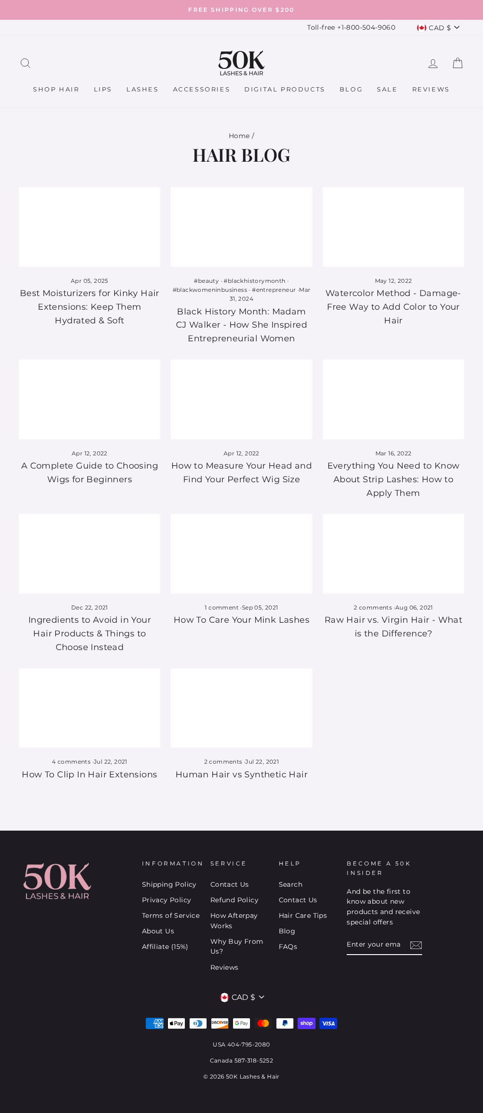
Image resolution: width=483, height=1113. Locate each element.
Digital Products (284, 89)
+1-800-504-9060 (366, 27)
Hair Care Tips (303, 915)
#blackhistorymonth (254, 280)
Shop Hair (56, 89)
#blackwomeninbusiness (210, 289)
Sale (387, 89)
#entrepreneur (274, 289)
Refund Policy (234, 900)
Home (239, 136)
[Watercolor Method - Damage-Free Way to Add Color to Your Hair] (393, 227)
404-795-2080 (248, 1044)
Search (290, 884)
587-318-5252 (254, 1060)
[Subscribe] (416, 945)
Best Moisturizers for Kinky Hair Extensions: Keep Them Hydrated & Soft (89, 307)
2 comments (373, 607)
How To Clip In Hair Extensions (89, 774)
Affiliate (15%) (165, 946)
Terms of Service (171, 915)
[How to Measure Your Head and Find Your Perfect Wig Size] (241, 399)
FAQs (288, 946)
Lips (103, 89)
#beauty (206, 280)
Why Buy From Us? (237, 947)
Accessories (202, 89)
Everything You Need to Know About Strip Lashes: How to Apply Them (393, 479)
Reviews (431, 89)
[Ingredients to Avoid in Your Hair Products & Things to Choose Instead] (89, 554)
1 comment (222, 607)
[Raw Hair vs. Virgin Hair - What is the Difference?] (393, 554)
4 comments (72, 761)
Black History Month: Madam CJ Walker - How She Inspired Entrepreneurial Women (241, 325)
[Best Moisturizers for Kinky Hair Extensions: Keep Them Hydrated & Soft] (89, 227)
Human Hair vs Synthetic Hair (241, 774)
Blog (351, 89)
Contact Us (229, 884)
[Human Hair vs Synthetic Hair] (241, 708)
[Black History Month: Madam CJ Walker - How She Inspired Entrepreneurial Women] (241, 227)
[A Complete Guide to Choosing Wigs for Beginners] (89, 399)
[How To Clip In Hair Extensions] (89, 708)
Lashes (142, 89)
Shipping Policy (169, 884)
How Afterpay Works (234, 921)
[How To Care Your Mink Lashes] (241, 554)
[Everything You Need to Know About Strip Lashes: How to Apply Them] (393, 399)
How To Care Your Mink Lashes (241, 620)
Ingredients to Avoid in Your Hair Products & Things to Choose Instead (89, 633)
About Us (158, 931)
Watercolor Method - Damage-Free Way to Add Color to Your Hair (393, 307)
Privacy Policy (167, 900)
